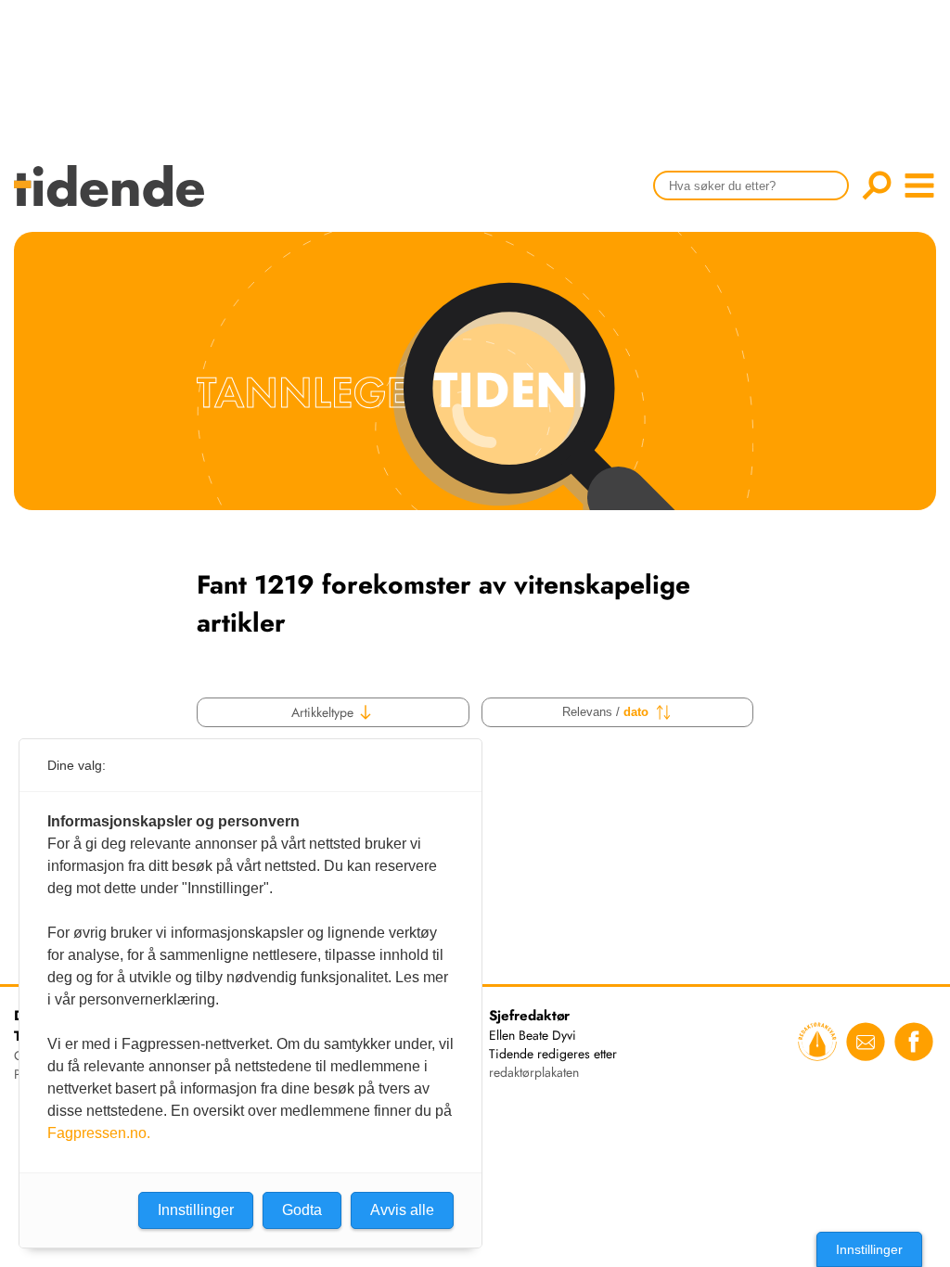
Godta (302, 1210)
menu (919, 185)
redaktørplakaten (534, 1072)
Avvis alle (402, 1210)
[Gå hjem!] (113, 198)
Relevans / (605, 712)
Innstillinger (869, 1249)
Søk (876, 185)
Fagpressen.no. (98, 1133)
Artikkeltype (324, 712)
